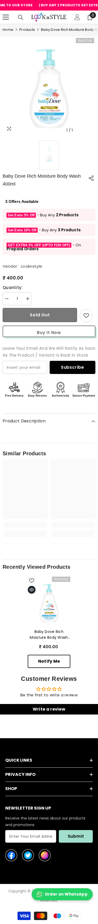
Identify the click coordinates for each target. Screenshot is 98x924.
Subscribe (72, 367)
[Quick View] (32, 590)
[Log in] (77, 17)
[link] (25, 525)
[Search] (21, 17)
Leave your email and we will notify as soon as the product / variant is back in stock (49, 352)
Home (8, 29)
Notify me (49, 661)
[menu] (6, 17)
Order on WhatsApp (66, 894)
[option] (49, 88)
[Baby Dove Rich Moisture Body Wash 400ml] (49, 603)
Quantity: (13, 287)
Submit (76, 836)
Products (27, 29)
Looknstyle (31, 266)
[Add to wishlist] (86, 315)
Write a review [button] (49, 709)
